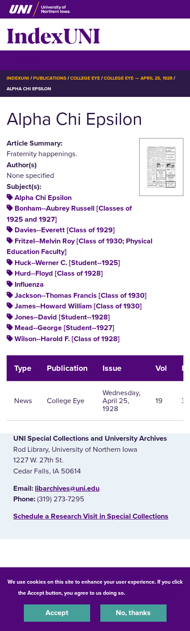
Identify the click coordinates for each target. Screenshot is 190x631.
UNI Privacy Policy (150, 593)
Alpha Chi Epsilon (43, 197)
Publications (49, 78)
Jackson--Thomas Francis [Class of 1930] (81, 295)
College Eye (85, 78)
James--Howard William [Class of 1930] (78, 306)
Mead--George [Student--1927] (64, 327)
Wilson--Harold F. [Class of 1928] (67, 339)
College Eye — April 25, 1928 (138, 78)
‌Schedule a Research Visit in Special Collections (90, 516)
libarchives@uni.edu (67, 488)
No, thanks (133, 612)
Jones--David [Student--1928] (62, 317)
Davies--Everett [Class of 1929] (65, 230)
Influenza (29, 284)
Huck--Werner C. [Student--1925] (67, 262)
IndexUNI (53, 34)
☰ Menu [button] (22, 60)
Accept (57, 612)
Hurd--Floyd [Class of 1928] (59, 273)
